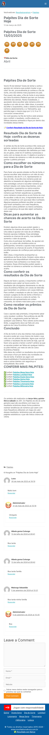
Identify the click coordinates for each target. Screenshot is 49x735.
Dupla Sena (16, 712)
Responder (11, 493)
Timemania (36, 716)
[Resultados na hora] (3, 4)
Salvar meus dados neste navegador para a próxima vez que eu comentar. (24, 690)
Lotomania (12, 716)
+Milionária (20, 720)
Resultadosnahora (23, 12)
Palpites (36, 12)
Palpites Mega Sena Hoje (23, 372)
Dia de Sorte (29, 712)
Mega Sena (24, 716)
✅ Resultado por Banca (24, 732)
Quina (6, 712)
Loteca (31, 720)
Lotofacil (41, 712)
